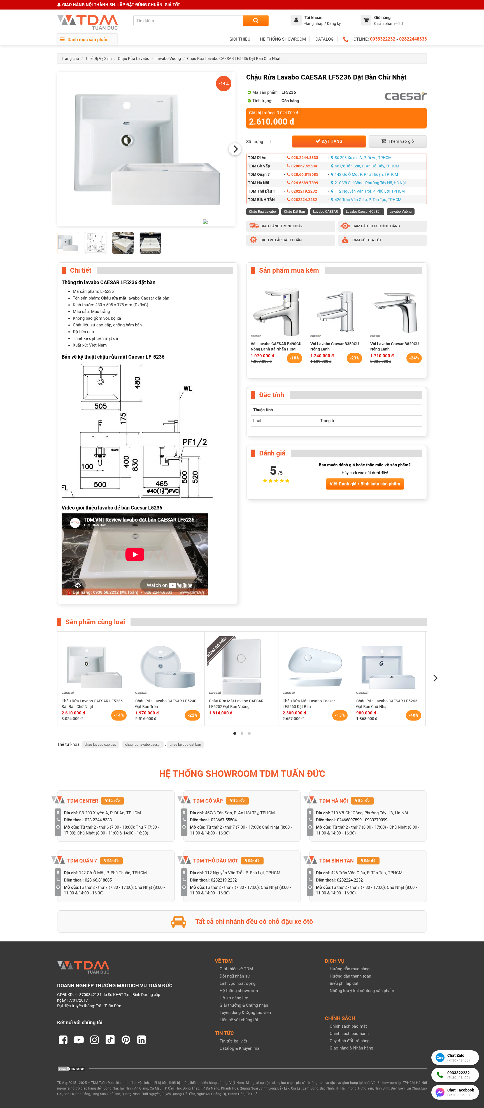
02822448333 (413, 39)
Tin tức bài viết (233, 1041)
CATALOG (324, 39)
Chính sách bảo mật (348, 1026)
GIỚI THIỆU (239, 39)
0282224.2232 (304, 199)
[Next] (235, 149)
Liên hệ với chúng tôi (239, 1019)
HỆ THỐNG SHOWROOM (283, 39)
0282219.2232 (304, 191)
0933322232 (382, 39)
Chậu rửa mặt (113, 298)
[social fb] (63, 1040)
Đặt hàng (331, 141)
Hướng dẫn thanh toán (350, 976)
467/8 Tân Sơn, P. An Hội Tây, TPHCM (367, 166)
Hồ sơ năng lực (234, 998)
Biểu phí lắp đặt (344, 983)
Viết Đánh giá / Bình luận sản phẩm (365, 484)
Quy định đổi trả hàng (349, 1040)
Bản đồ (114, 800)
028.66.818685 (304, 174)
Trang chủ (70, 58)
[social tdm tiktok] (110, 1040)
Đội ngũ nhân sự (235, 976)
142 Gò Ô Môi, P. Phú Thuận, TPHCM (366, 174)
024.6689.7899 (304, 183)
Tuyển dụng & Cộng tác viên (245, 1012)
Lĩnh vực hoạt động (237, 983)
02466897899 (349, 819)
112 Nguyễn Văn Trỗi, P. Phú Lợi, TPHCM (370, 191)
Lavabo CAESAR (325, 212)
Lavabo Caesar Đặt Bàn (363, 212)
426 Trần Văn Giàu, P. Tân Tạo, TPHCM (368, 199)
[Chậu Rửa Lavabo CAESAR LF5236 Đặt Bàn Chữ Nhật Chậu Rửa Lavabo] (146, 149)
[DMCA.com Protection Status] (71, 1068)
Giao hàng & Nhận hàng (351, 1048)
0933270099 (376, 819)
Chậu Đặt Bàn (294, 212)
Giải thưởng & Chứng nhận (244, 1005)
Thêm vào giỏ (400, 141)
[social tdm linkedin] (141, 1040)
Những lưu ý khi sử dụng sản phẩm (362, 990)
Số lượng (254, 141)
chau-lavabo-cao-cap (100, 745)
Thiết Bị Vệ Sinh (98, 58)
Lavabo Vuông (168, 58)
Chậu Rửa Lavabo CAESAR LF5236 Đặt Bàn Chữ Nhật (234, 58)
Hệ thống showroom (239, 990)
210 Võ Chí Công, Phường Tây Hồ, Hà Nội (370, 183)
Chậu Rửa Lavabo (133, 58)
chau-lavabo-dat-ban (185, 745)
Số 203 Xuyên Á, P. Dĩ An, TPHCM (363, 157)
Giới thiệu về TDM (236, 968)
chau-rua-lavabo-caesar (143, 745)
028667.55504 (304, 166)
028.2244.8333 (304, 157)
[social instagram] (94, 1040)
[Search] (256, 20)
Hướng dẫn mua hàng (349, 968)
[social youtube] (79, 1040)
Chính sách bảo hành (349, 1033)
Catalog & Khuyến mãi (240, 1048)
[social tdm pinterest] (126, 1040)
